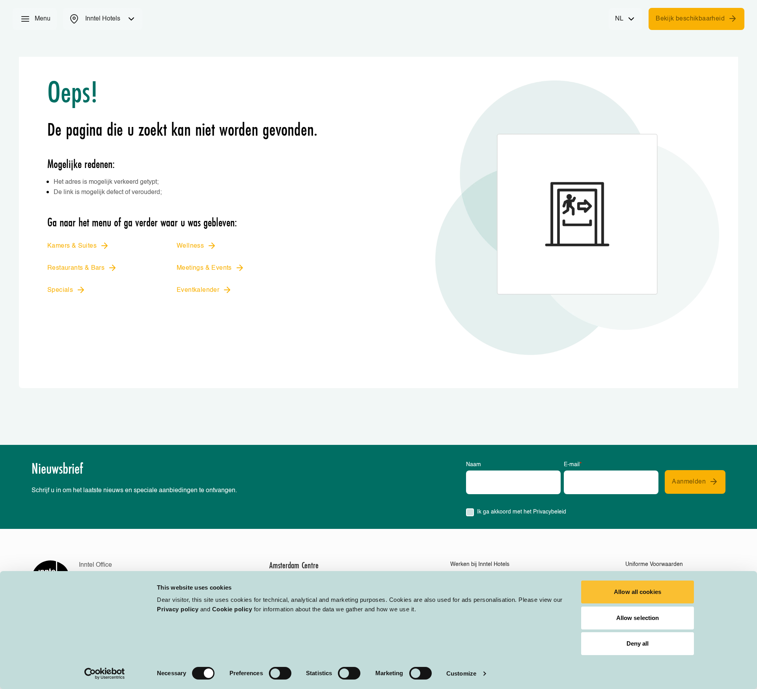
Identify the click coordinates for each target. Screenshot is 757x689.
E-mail (573, 464)
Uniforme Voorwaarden (654, 564)
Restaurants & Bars (75, 268)
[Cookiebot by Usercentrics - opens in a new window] (104, 674)
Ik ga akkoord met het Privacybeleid (521, 512)
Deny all (637, 643)
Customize (461, 673)
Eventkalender (198, 290)
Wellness (190, 246)
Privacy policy (177, 609)
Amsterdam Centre (294, 565)
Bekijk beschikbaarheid (690, 19)
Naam (473, 464)
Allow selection (637, 617)
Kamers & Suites (72, 246)
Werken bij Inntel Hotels (479, 564)
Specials (60, 290)
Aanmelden (689, 482)
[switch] (280, 673)
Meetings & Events (204, 268)
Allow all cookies (637, 591)
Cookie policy (232, 609)
